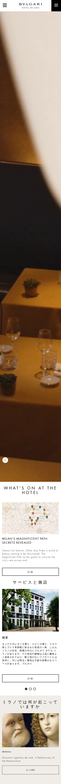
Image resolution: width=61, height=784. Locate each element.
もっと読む (30, 770)
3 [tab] (34, 689)
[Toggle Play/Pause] (5, 460)
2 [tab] (30, 689)
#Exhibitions (6, 752)
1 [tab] (26, 689)
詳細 (30, 572)
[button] (5, 5)
